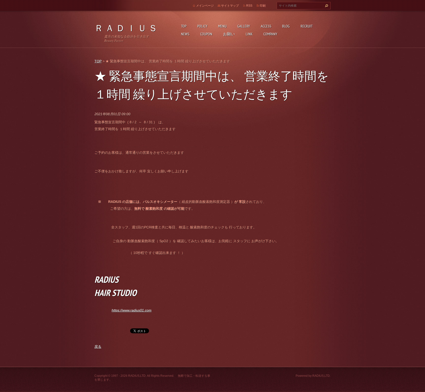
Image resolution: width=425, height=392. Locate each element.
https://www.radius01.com (132, 310)
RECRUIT (307, 26)
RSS (249, 5)
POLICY (202, 26)
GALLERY (243, 26)
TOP (183, 26)
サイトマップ (230, 5)
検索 (326, 5)
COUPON (206, 33)
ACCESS (266, 26)
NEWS (185, 33)
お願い (229, 33)
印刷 (263, 5)
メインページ (205, 5)
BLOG (286, 26)
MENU (222, 26)
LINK (249, 33)
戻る (97, 347)
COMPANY (270, 33)
